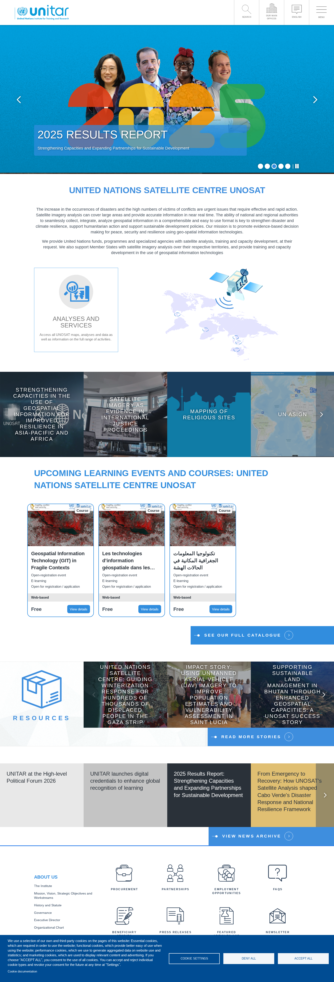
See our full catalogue (242, 635)
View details (78, 609)
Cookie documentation (22, 971)
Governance (43, 913)
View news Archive (251, 836)
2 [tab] (267, 166)
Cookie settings (194, 958)
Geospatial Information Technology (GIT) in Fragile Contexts (58, 560)
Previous (19, 99)
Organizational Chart (49, 927)
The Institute (43, 886)
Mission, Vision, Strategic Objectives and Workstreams (63, 896)
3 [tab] (274, 166)
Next (315, 99)
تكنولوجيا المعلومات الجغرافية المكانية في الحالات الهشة (195, 560)
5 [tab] (287, 166)
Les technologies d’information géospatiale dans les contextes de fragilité (126, 561)
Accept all (303, 958)
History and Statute (48, 905)
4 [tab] (281, 166)
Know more (42, 418)
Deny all (249, 958)
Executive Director (47, 920)
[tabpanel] (167, 99)
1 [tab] (260, 166)
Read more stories (251, 737)
